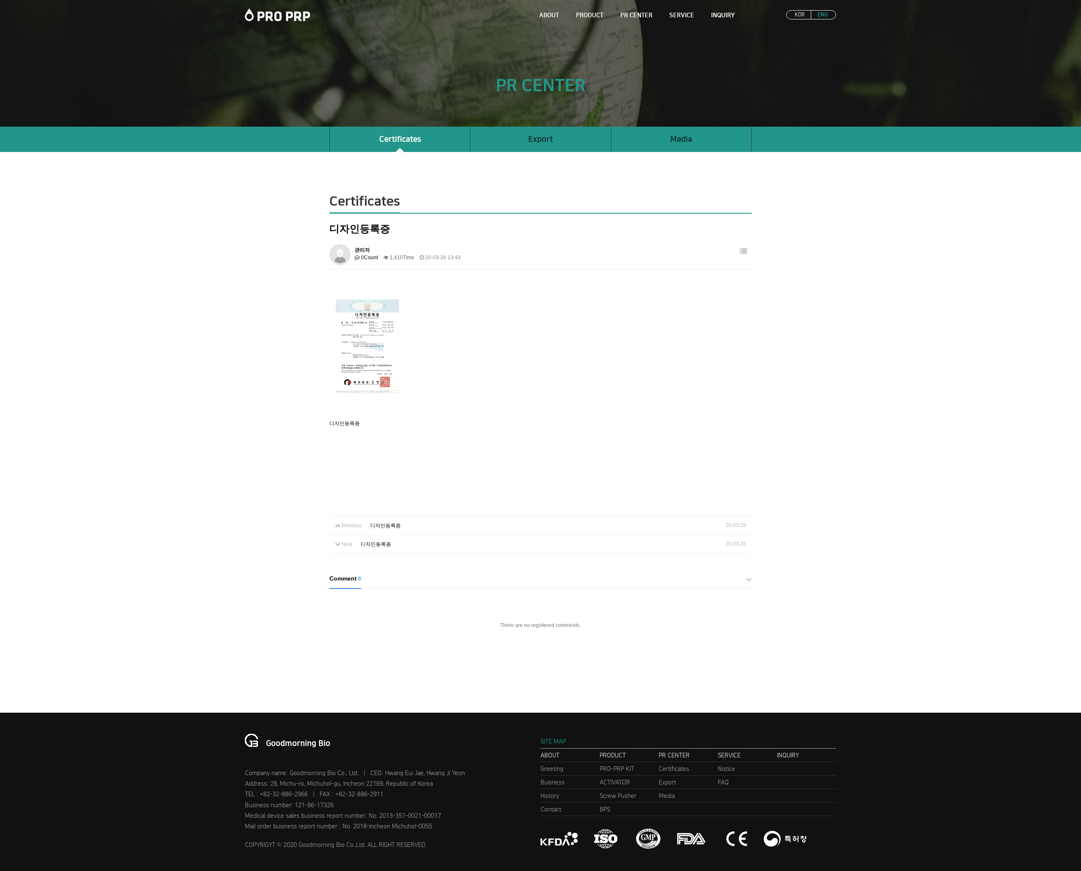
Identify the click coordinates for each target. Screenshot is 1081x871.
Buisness (552, 782)
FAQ (723, 782)
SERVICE (681, 15)
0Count (369, 257)
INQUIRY (723, 15)
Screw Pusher (618, 795)
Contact (550, 809)
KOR (800, 14)
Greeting (551, 768)
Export (540, 139)
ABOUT (549, 15)
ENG (823, 14)
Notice (726, 768)
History (549, 795)
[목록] (743, 251)
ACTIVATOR (615, 782)
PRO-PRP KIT (617, 768)
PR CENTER (636, 15)
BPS (605, 809)
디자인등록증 (385, 526)
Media (681, 139)
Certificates (400, 139)
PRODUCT (589, 15)
